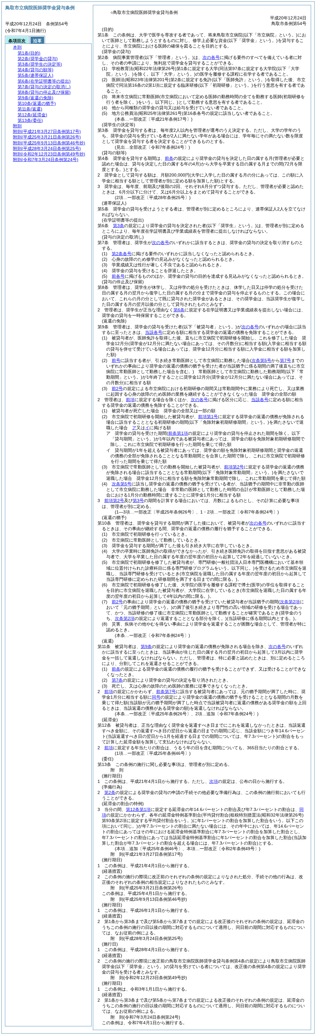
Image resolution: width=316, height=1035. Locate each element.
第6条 (179, 309)
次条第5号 (121, 483)
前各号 (118, 276)
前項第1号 (208, 416)
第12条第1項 (138, 809)
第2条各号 (121, 253)
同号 (156, 697)
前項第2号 (234, 466)
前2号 (117, 388)
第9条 (146, 646)
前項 (130, 399)
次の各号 (211, 57)
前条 (169, 158)
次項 (213, 781)
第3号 (138, 500)
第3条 (118, 225)
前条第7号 (166, 691)
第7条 (117, 680)
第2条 (109, 792)
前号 (116, 360)
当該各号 (153, 332)
